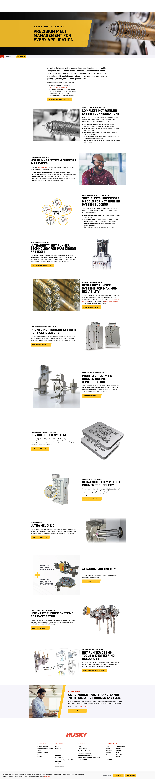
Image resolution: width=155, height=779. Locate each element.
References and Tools (60, 766)
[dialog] (77, 775)
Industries (41, 744)
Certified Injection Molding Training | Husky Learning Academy (89, 758)
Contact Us (76, 711)
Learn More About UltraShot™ (40, 265)
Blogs (107, 746)
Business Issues (110, 757)
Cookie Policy (47, 776)
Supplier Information (109, 749)
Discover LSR (38, 449)
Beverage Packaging (42, 746)
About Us (119, 744)
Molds (56, 753)
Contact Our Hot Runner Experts (58, 99)
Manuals (57, 763)
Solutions (8, 56)
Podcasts (108, 752)
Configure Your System (90, 395)
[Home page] (1, 56)
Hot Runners (21, 56)
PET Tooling (58, 748)
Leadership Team (120, 746)
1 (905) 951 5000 (83, 707)
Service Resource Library (84, 753)
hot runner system (43, 167)
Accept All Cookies (130, 775)
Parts (79, 746)
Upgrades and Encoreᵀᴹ (84, 750)
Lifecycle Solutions (60, 750)
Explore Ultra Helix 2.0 (38, 537)
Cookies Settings (107, 775)
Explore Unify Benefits (38, 628)
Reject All (118, 775)
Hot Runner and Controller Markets (44, 755)
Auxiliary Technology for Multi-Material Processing (65, 760)
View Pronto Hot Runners (39, 344)
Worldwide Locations (118, 749)
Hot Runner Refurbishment (85, 755)
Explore (89, 581)
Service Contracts (82, 748)
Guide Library (109, 759)
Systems (57, 746)
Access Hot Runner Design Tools (92, 670)
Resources (110, 744)
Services (81, 744)
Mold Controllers (59, 757)
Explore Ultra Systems (89, 307)
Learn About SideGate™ (90, 499)
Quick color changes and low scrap (59, 87)
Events (108, 754)
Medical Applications (42, 752)
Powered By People (119, 755)
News (117, 752)
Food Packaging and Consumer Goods (45, 749)
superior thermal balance (111, 301)
